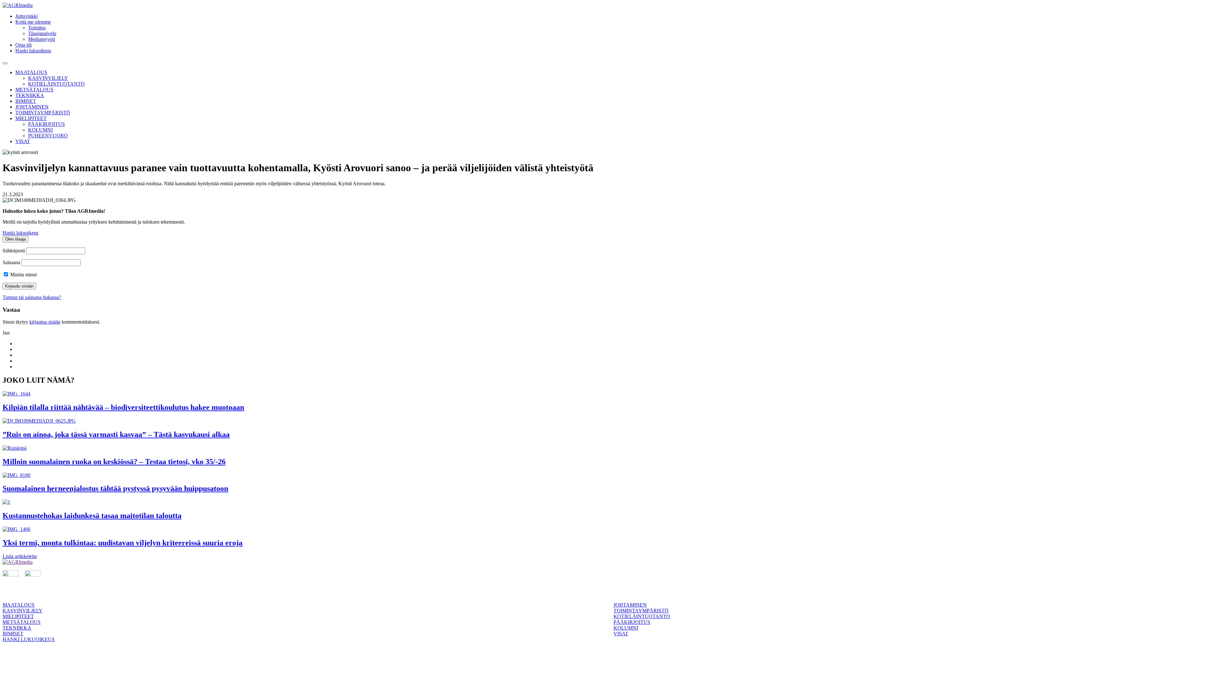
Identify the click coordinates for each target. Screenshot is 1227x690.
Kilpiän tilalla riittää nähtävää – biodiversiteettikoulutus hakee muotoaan (123, 407)
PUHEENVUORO (48, 135)
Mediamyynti (41, 39)
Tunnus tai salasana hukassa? (32, 297)
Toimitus (37, 27)
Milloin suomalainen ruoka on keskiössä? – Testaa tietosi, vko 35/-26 (114, 461)
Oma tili (23, 45)
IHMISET (25, 101)
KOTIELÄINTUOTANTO (56, 84)
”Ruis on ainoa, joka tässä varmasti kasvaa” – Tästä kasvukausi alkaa (116, 434)
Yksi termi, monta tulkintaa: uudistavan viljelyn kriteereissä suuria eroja (123, 543)
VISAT (22, 141)
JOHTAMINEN (32, 107)
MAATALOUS (31, 72)
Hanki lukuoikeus (33, 50)
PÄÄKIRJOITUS (46, 124)
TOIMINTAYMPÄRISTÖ (42, 112)
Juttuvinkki (26, 16)
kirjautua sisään (44, 322)
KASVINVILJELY (48, 78)
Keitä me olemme (33, 22)
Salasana (11, 262)
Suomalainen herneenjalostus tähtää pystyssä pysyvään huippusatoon (115, 488)
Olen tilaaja (15, 239)
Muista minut (23, 274)
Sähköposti (14, 250)
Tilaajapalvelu (42, 33)
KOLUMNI (40, 130)
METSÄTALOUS (34, 89)
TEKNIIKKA (29, 95)
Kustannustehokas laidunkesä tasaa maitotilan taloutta (92, 515)
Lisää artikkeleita (20, 556)
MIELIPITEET (31, 118)
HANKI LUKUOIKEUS (29, 639)
